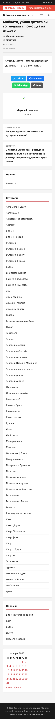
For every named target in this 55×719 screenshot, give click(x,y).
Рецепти (10, 507)
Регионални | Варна (17, 501)
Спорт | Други (13, 549)
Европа (10, 314)
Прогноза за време (16, 477)
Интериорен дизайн (17, 393)
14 (20, 670)
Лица (9, 429)
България (11, 242)
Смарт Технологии (15, 531)
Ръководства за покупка (18, 513)
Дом (8, 290)
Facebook (37, 78)
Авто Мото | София (16, 206)
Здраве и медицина (16, 357)
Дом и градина (14, 296)
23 (26, 674)
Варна (9, 266)
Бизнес (10, 230)
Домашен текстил (15, 302)
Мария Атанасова (15, 36)
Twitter (20, 78)
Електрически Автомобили (20, 321)
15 (23, 670)
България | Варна (15, 248)
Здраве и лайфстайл (17, 351)
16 (26, 670)
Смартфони (12, 537)
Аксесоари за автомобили (19, 218)
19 (14, 674)
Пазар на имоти (14, 459)
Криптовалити (13, 417)
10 (7, 670)
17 (7, 674)
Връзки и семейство (17, 284)
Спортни (10, 555)
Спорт (9, 543)
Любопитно (12, 435)
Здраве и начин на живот (19, 369)
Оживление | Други (16, 453)
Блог (8, 620)
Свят (8, 519)
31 (7, 683)
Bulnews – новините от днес (21, 15)
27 (17, 678)
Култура (10, 423)
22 (23, 674)
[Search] (49, 15)
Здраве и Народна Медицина (21, 362)
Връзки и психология (17, 278)
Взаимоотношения (16, 272)
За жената (11, 332)
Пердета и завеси (15, 638)
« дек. (9, 687)
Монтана (11, 447)
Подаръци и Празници (18, 465)
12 (14, 670)
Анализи (10, 224)
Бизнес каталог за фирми (19, 614)
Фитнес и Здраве (15, 579)
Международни (14, 441)
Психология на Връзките (19, 489)
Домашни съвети (15, 308)
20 (17, 674)
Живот (9, 326)
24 (7, 678)
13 (17, 670)
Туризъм (10, 567)
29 (23, 678)
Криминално (13, 411)
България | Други (15, 254)
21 (20, 674)
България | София (16, 260)
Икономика (12, 387)
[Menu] (41, 15)
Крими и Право (14, 405)
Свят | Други (13, 525)
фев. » (17, 687)
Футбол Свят (12, 585)
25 (10, 678)
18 (10, 674)
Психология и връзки (17, 483)
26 (14, 678)
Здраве (10, 339)
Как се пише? (13, 399)
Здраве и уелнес (14, 375)
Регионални (12, 495)
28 (20, 678)
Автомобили (12, 212)
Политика (11, 471)
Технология (12, 561)
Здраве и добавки (15, 344)
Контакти (47, 2)
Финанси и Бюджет (16, 573)
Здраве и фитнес (15, 380)
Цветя (9, 591)
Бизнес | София (14, 236)
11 (10, 670)
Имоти (9, 632)
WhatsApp (22, 85)
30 (26, 678)
